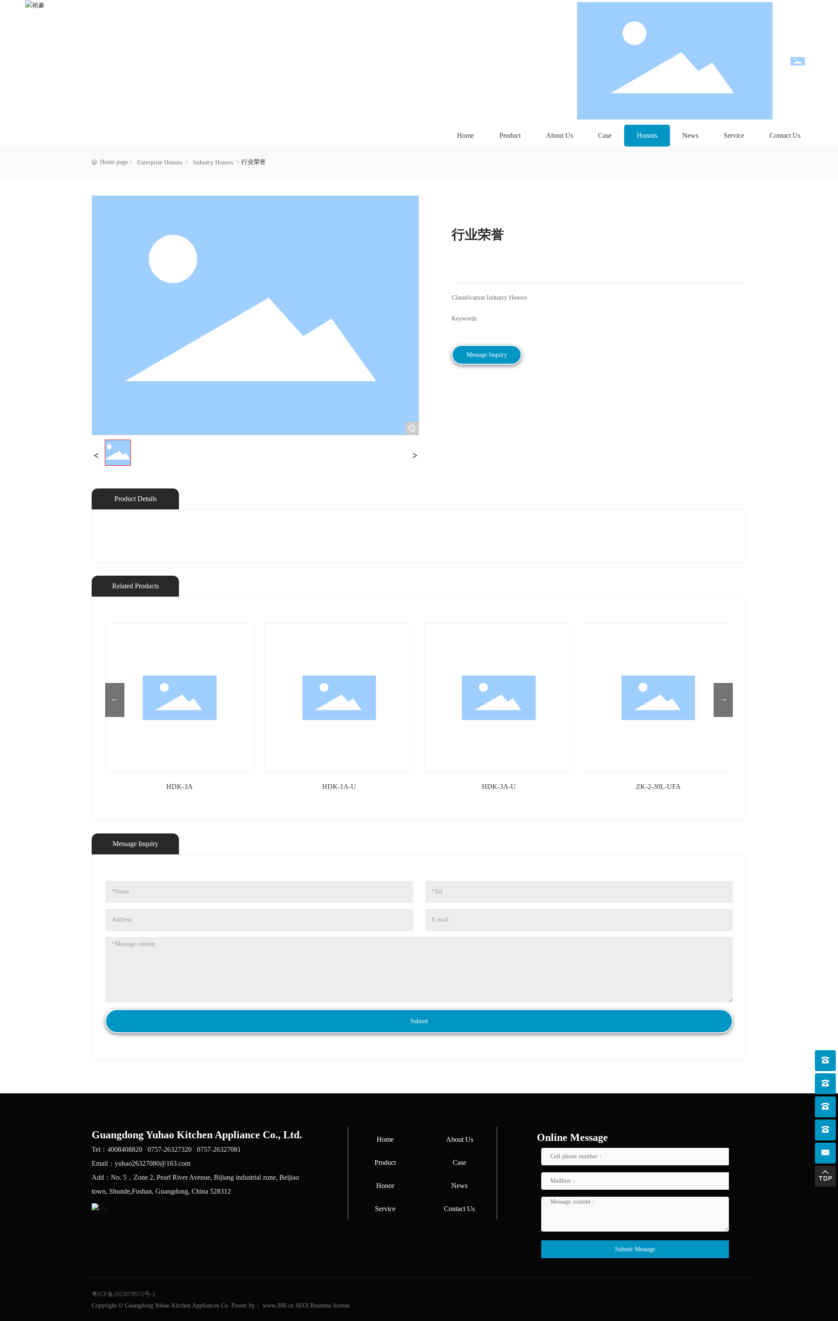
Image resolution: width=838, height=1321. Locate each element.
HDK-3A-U (499, 786)
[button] (114, 700)
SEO (301, 1305)
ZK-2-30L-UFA (658, 786)
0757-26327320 (170, 1149)
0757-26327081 (219, 1149)
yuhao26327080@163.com (152, 1163)
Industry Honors (213, 162)
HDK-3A (179, 786)
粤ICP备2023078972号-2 (123, 1294)
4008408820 (124, 1149)
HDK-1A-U (339, 786)
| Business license (328, 1305)
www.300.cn (278, 1305)
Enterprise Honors (159, 162)
